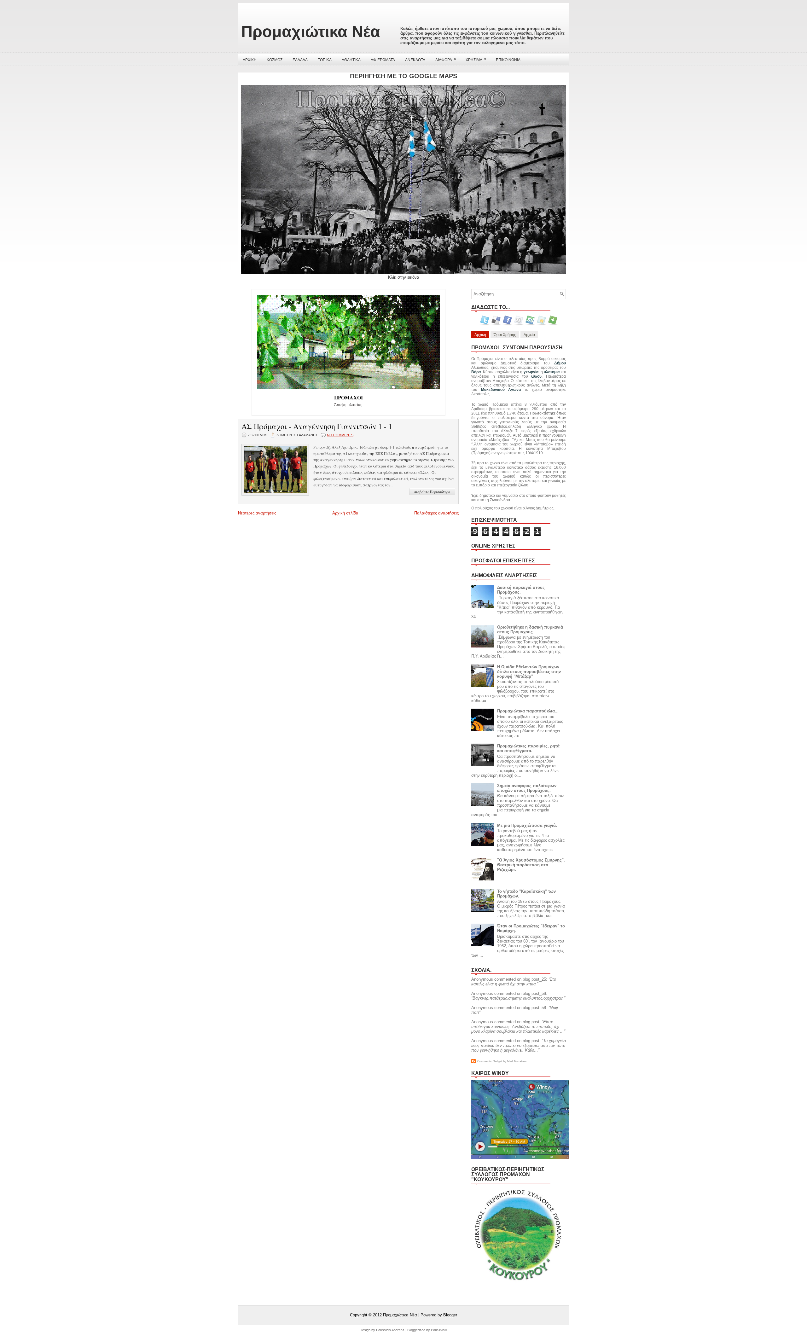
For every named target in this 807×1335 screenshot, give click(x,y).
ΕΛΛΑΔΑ (300, 60)
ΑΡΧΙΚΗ (250, 60)
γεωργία (531, 372)
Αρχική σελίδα (345, 513)
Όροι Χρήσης (505, 335)
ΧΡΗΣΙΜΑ (476, 59)
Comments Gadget (489, 1061)
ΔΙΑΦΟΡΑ (445, 59)
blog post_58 (534, 993)
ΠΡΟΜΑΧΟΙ (348, 397)
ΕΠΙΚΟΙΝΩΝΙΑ (508, 60)
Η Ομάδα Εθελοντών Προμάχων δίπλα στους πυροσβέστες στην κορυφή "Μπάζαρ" (529, 672)
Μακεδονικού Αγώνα (501, 389)
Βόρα (476, 372)
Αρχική (480, 335)
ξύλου (536, 376)
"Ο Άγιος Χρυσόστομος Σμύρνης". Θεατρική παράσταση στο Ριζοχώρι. (531, 865)
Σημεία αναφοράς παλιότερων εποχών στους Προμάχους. (526, 788)
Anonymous (482, 979)
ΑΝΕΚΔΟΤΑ (415, 60)
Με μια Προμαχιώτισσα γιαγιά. (527, 825)
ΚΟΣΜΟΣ (274, 60)
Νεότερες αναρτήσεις (257, 513)
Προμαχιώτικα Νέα (310, 31)
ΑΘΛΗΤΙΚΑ (351, 60)
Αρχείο (529, 335)
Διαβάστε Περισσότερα (432, 491)
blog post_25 (534, 979)
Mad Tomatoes (517, 1061)
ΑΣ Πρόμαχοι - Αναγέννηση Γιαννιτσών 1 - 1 (316, 426)
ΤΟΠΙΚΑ (325, 60)
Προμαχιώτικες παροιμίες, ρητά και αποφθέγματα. (528, 748)
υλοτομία (552, 372)
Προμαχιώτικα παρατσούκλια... (528, 711)
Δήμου (560, 363)
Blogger (450, 1315)
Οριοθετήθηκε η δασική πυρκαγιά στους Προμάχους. (530, 629)
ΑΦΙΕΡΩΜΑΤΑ (383, 60)
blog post (531, 1021)
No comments (340, 435)
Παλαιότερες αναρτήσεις (436, 513)
